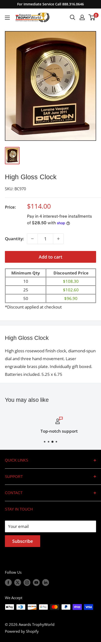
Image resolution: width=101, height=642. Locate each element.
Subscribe (22, 541)
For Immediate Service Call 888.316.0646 (50, 4)
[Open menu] (7, 18)
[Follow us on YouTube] (36, 582)
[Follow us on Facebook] (8, 582)
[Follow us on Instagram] (27, 582)
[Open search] (72, 17)
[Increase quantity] (58, 239)
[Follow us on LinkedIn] (45, 582)
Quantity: (14, 238)
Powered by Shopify (22, 631)
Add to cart (50, 257)
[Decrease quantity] (32, 239)
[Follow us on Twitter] (17, 582)
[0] (92, 17)
